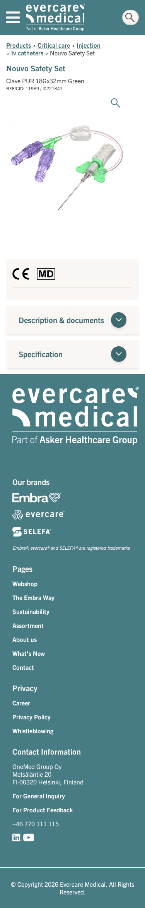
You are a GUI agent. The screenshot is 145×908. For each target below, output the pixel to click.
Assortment (28, 625)
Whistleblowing (32, 730)
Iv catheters (27, 53)
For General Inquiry (38, 796)
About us (24, 639)
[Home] (55, 17)
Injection (89, 45)
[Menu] (13, 17)
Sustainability (30, 611)
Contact (23, 667)
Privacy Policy (31, 717)
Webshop (25, 583)
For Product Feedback (42, 809)
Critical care (54, 45)
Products (18, 45)
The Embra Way (33, 597)
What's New (28, 653)
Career (21, 703)
